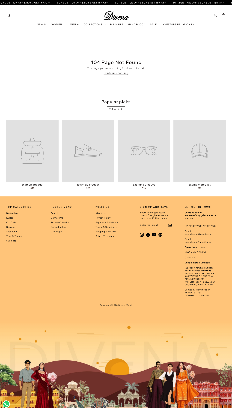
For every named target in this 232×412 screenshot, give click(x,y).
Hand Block (136, 24)
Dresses (10, 227)
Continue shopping (116, 73)
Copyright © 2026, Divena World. (116, 305)
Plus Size (116, 24)
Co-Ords (11, 222)
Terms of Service (60, 222)
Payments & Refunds (106, 222)
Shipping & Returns (105, 231)
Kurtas (9, 218)
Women (57, 24)
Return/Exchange (105, 236)
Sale (153, 24)
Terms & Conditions (106, 227)
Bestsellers (12, 213)
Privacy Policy (103, 218)
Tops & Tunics (13, 236)
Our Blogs (56, 231)
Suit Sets (11, 240)
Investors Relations (177, 24)
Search (54, 213)
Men (73, 24)
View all (116, 109)
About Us (100, 213)
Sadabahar (12, 231)
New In (42, 24)
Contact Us (57, 218)
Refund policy (58, 227)
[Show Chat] (7, 404)
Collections (93, 24)
